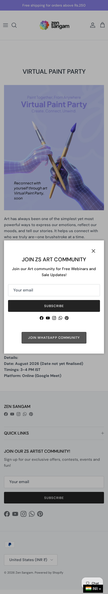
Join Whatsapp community (54, 337)
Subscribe (54, 306)
